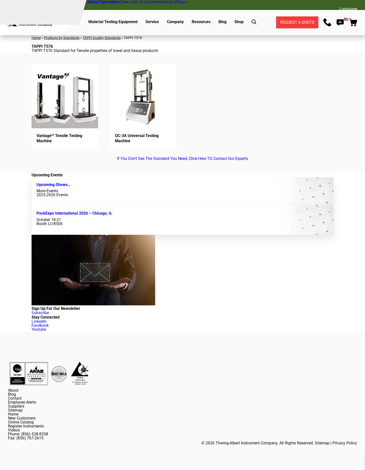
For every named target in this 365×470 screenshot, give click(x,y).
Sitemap (15, 410)
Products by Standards (61, 38)
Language (348, 8)
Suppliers (16, 406)
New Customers (22, 418)
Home (36, 38)
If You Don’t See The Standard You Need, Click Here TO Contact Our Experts (182, 158)
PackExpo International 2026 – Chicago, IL (74, 213)
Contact (15, 398)
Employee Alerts (22, 402)
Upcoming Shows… (53, 184)
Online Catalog (21, 422)
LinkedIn (39, 321)
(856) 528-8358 (34, 434)
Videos (14, 430)
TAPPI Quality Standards (102, 38)
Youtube (39, 329)
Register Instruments (26, 426)
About (13, 390)
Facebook (40, 325)
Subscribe (40, 312)
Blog (12, 394)
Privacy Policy (344, 443)
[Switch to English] (346, 19)
